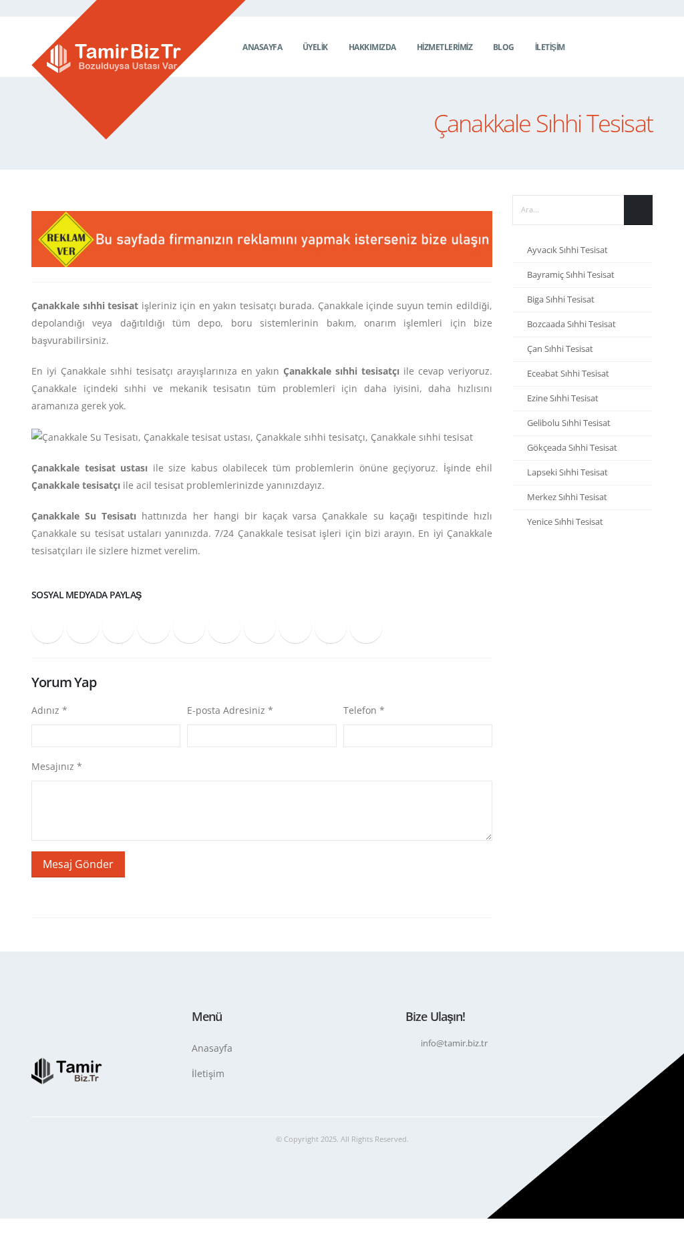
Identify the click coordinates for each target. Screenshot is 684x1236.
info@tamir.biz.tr (454, 1043)
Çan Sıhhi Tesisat (560, 349)
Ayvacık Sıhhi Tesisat (567, 250)
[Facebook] (603, 46)
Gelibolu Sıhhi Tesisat (569, 423)
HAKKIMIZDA (372, 47)
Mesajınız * (56, 766)
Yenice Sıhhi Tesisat (565, 522)
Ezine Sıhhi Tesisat (562, 398)
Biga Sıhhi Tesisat (560, 299)
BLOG (503, 47)
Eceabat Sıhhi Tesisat (568, 373)
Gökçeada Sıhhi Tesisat (572, 447)
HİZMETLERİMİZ (445, 47)
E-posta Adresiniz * (230, 710)
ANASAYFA (262, 47)
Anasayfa (212, 1048)
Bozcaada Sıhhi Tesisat (571, 324)
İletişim (208, 1073)
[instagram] (642, 46)
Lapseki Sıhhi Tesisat (567, 472)
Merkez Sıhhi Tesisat (567, 497)
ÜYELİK (315, 47)
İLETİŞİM (550, 47)
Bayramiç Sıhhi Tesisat (571, 274)
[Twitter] (623, 46)
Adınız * (49, 710)
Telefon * (364, 710)
